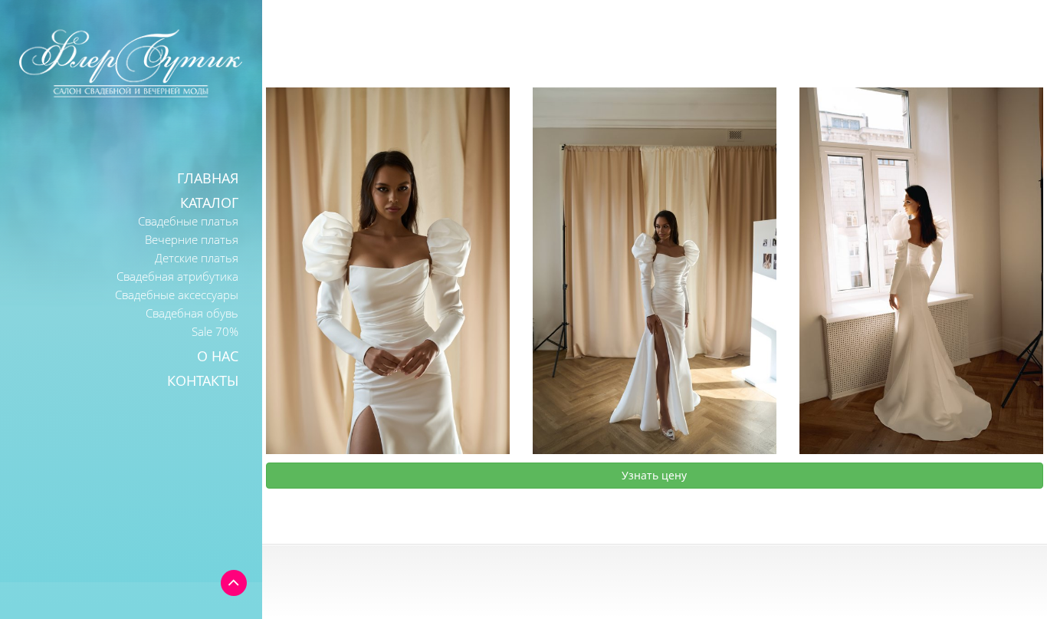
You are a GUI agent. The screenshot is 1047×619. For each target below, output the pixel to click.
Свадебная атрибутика (177, 276)
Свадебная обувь (192, 313)
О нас (217, 356)
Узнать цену (654, 475)
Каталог (209, 202)
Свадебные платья (188, 221)
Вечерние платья (191, 239)
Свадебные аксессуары (176, 294)
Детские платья (196, 257)
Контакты (202, 380)
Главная (207, 178)
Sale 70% (215, 331)
